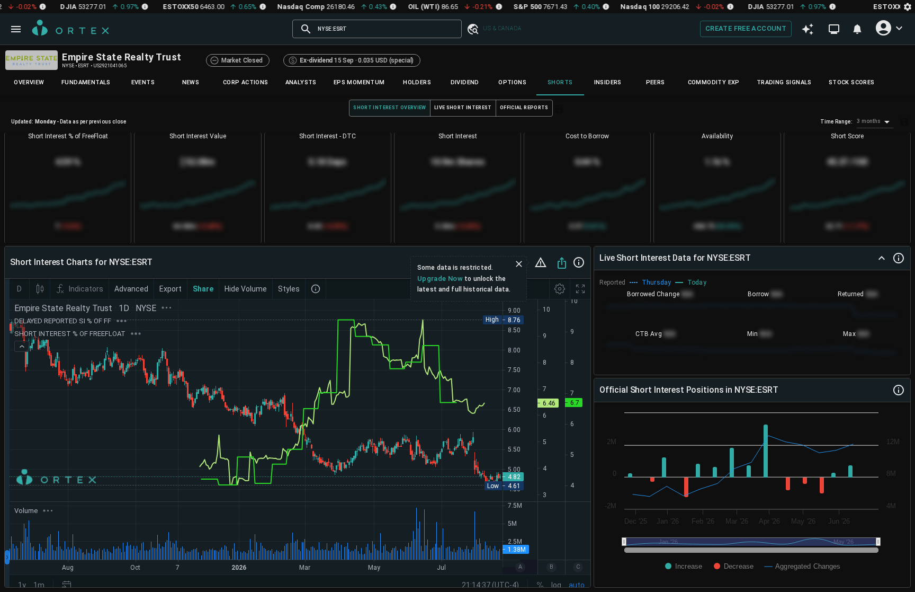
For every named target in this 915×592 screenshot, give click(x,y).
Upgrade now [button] (440, 278)
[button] (472, 29)
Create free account (745, 28)
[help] (578, 262)
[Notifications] (857, 29)
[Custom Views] (834, 29)
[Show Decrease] (733, 566)
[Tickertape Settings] (907, 6)
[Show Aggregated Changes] (803, 566)
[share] (561, 263)
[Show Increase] (683, 566)
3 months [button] (869, 121)
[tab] (29, 82)
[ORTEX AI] (807, 28)
